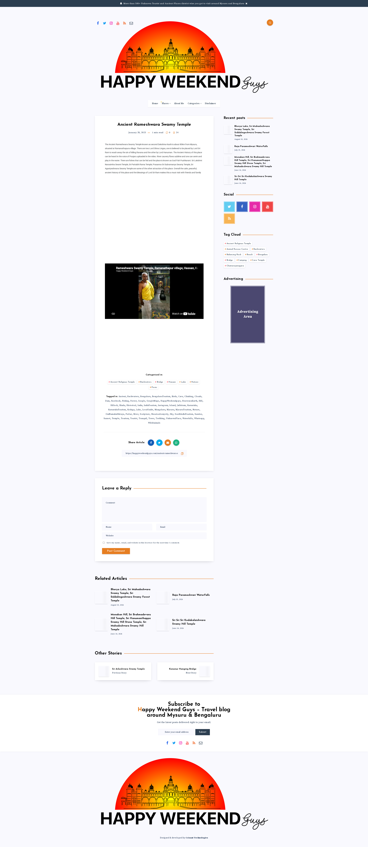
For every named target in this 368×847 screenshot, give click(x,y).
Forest (133, 401)
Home (155, 103)
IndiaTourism (150, 405)
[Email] (131, 23)
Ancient (122, 396)
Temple (115, 418)
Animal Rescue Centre (237, 249)
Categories (193, 103)
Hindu (122, 405)
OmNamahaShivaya (115, 414)
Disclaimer (210, 103)
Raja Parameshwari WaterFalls (191, 595)
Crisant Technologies (197, 838)
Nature (194, 382)
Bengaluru (145, 396)
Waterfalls (187, 418)
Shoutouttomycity (159, 414)
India (140, 405)
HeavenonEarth (189, 401)
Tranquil (143, 418)
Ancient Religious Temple (122, 382)
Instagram (163, 405)
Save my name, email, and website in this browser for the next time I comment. (143, 543)
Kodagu (131, 409)
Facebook (116, 401)
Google (141, 401)
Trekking (160, 418)
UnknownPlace (173, 418)
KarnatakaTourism (117, 409)
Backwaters (145, 382)
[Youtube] (118, 23)
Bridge (160, 382)
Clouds (198, 396)
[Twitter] (104, 23)
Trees (151, 418)
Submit (202, 732)
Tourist (133, 418)
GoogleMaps (153, 401)
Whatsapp (199, 418)
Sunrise (198, 414)
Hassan (172, 382)
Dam (107, 401)
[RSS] (124, 23)
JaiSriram (181, 405)
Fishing (125, 401)
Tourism (125, 418)
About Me (179, 103)
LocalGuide (147, 409)
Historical (131, 405)
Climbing (188, 396)
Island (172, 405)
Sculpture (145, 414)
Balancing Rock (234, 255)
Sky (172, 414)
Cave (180, 396)
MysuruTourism (183, 409)
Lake (183, 382)
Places (165, 103)
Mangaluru (160, 409)
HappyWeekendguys (171, 401)
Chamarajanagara (235, 266)
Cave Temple (258, 260)
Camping (242, 260)
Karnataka (192, 405)
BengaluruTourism (161, 396)
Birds (174, 396)
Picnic (154, 387)
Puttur (129, 414)
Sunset (107, 418)
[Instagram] (111, 23)
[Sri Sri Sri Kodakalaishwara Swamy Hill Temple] (228, 179)
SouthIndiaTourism (184, 414)
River (136, 414)
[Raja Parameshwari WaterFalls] (228, 149)
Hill (201, 401)
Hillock (114, 405)
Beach (250, 255)
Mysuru (170, 409)
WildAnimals (154, 423)
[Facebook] (98, 23)
